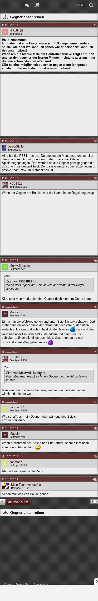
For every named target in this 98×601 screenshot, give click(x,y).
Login (79, 5)
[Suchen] (92, 5)
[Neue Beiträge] (28, 5)
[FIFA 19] (37, 5)
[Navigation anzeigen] (5, 17)
